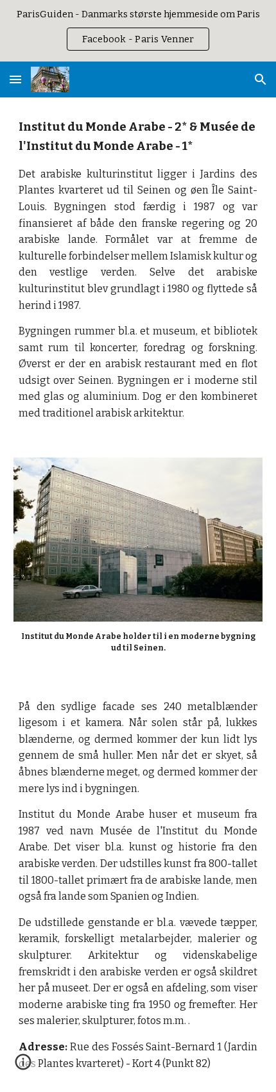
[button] (15, 79)
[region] (138, 31)
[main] (138, 270)
